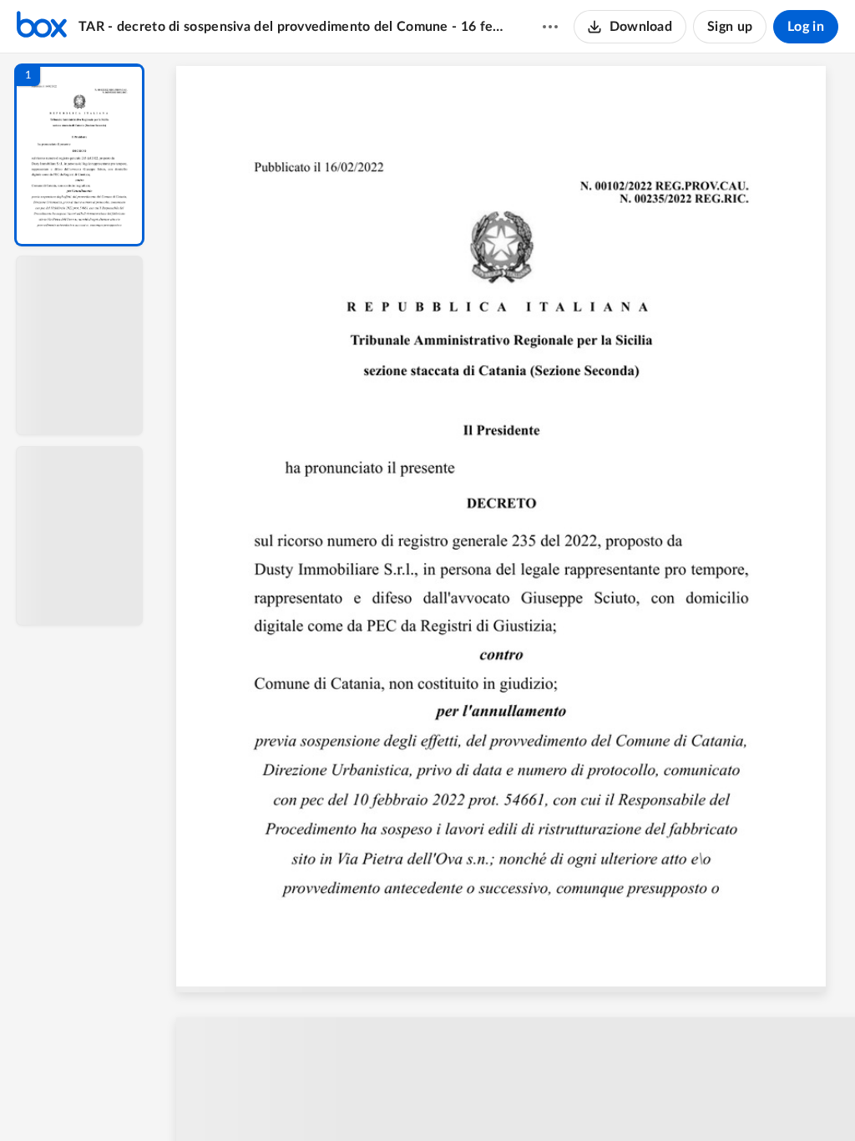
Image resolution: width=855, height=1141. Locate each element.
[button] (79, 155)
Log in (805, 26)
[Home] (42, 27)
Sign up (729, 26)
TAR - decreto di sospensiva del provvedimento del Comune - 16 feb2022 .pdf (294, 26)
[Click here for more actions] (550, 26)
